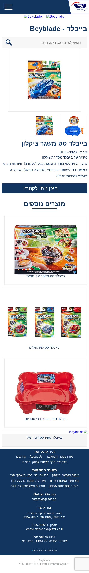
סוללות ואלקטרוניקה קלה (28, 486)
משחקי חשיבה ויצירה (64, 480)
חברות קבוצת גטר (44, 499)
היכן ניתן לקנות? (40, 188)
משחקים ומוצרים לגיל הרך (28, 480)
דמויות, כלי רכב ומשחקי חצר (29, 475)
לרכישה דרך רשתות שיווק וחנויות (44, 462)
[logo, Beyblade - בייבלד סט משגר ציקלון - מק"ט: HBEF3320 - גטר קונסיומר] (78, 7)
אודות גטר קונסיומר (59, 456)
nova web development (44, 550)
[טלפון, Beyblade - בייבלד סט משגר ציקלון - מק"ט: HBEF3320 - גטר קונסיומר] (33, 19)
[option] (44, 79)
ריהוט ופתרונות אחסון (63, 486)
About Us (36, 456)
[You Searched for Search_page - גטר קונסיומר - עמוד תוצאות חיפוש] (55, 19)
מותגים (21, 456)
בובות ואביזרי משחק (65, 475)
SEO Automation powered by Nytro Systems (44, 563)
